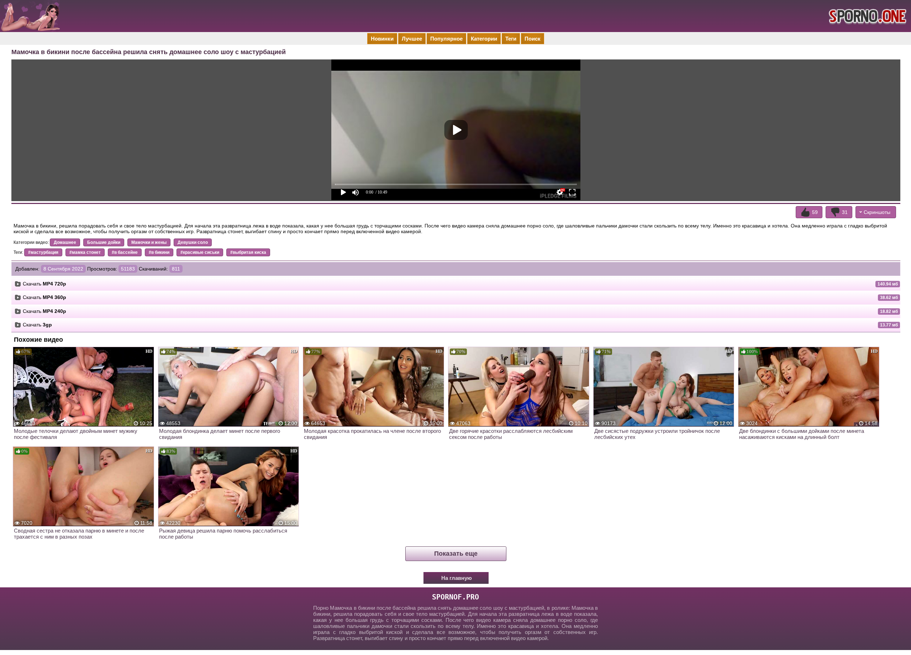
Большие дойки (103, 242)
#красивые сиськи (199, 252)
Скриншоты (877, 212)
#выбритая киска (248, 252)
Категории (484, 39)
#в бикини (159, 252)
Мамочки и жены (149, 242)
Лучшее (412, 39)
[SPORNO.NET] (866, 16)
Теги (510, 39)
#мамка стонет (85, 252)
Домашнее (65, 242)
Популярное (446, 39)
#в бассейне (125, 252)
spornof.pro (455, 597)
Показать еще (456, 553)
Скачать (44, 284)
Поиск (533, 39)
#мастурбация (43, 252)
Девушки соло (193, 242)
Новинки (382, 39)
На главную (456, 578)
